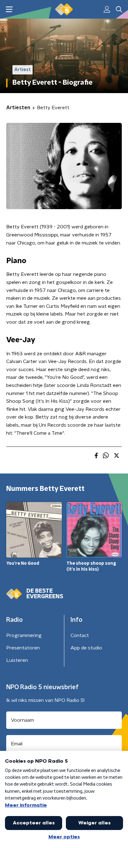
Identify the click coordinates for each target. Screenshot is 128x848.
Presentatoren (23, 647)
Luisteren (17, 660)
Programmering (24, 635)
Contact (80, 635)
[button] (9, 9)
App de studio (86, 647)
